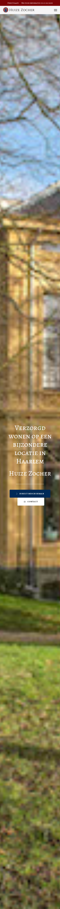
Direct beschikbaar (31, 493)
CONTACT (32, 501)
